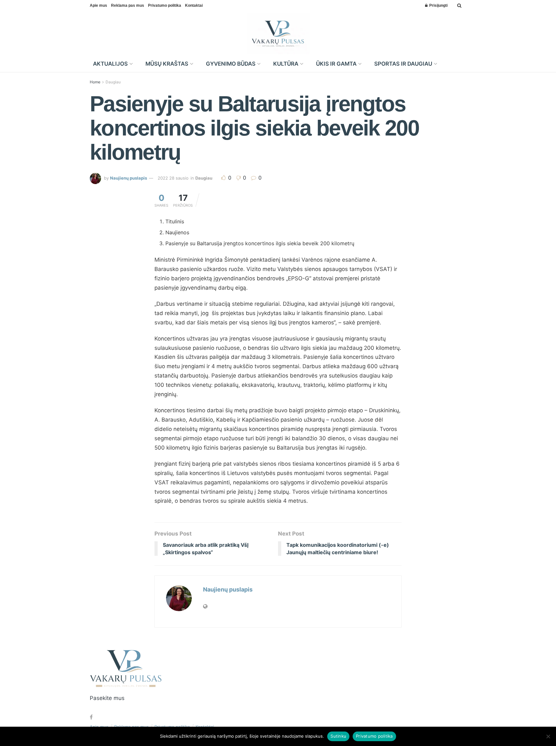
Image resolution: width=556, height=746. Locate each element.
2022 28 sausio (173, 178)
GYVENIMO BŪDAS (230, 64)
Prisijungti (438, 5)
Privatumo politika (164, 5)
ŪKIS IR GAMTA (336, 64)
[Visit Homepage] (278, 33)
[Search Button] (459, 5)
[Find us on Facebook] (91, 717)
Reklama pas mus (127, 5)
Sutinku (338, 736)
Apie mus (98, 5)
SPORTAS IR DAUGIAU (403, 64)
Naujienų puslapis (128, 178)
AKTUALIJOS (110, 64)
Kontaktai (194, 5)
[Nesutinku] (548, 736)
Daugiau (113, 81)
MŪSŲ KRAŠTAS (166, 64)
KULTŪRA (285, 64)
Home (95, 81)
